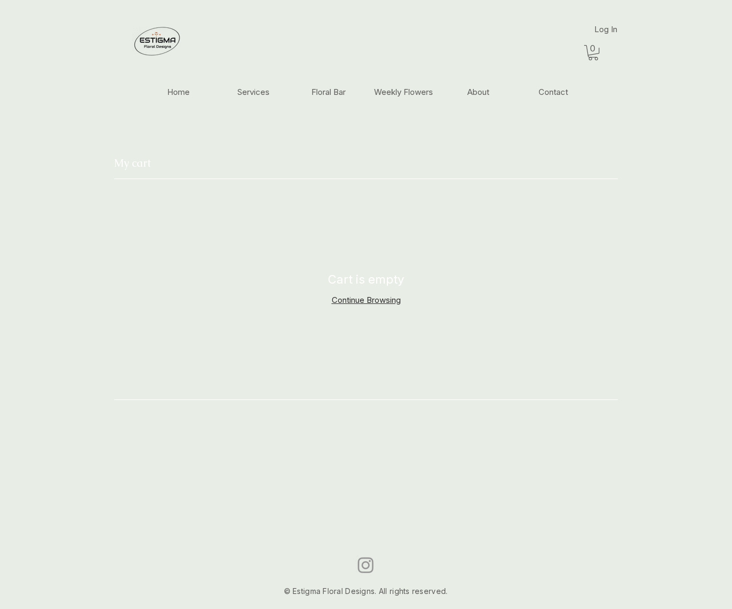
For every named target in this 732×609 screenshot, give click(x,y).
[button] (593, 53)
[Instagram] (365, 564)
